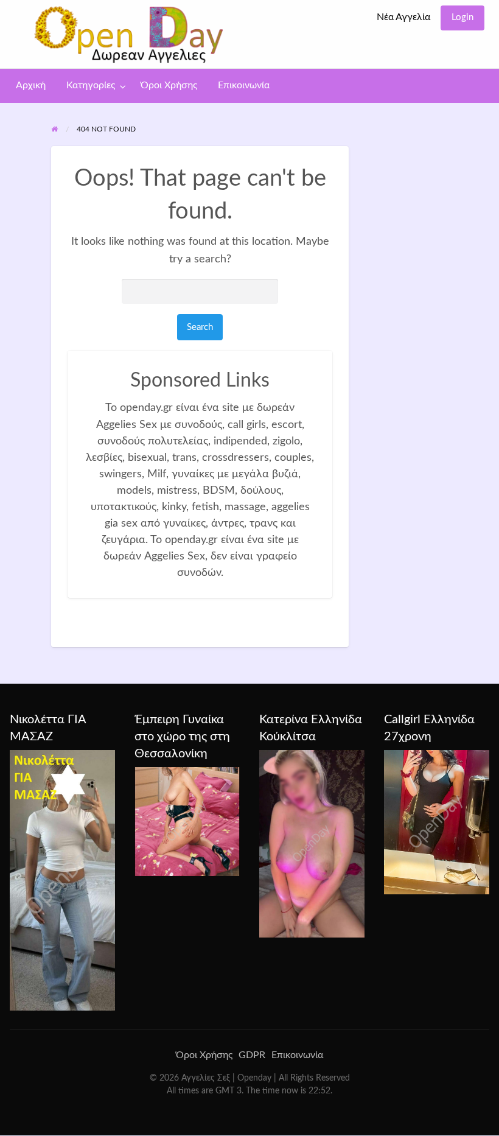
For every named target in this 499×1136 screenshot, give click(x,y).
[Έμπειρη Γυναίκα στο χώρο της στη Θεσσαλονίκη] (187, 821)
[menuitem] (403, 17)
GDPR (252, 1055)
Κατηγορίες (90, 85)
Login (462, 17)
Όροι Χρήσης (169, 85)
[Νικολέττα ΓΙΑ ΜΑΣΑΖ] (62, 880)
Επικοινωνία (244, 85)
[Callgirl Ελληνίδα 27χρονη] (436, 822)
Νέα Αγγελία (403, 17)
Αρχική (31, 85)
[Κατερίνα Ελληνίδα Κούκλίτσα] (312, 843)
